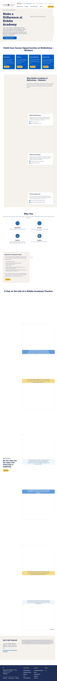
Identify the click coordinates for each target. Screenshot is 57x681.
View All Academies (26, 670)
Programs (26, 6)
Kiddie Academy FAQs (27, 672)
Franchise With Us (37, 674)
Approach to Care (19, 6)
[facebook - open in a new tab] (45, 670)
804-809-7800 (5, 673)
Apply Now (7, 66)
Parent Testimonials (26, 677)
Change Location (28, 3)
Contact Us (50, 3)
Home (34, 3)
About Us (41, 6)
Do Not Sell (17, 678)
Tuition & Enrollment (34, 6)
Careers (46, 3)
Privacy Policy (5, 678)
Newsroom (25, 674)
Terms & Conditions (11, 678)
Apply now (8, 279)
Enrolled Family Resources (40, 3)
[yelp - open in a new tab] (46, 670)
